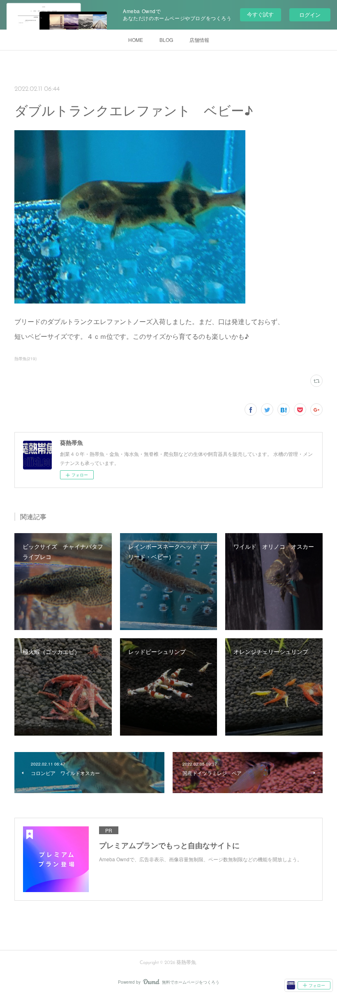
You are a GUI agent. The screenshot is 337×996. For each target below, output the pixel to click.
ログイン (310, 14)
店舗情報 (199, 39)
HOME (135, 39)
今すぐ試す (260, 14)
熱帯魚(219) (25, 358)
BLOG (166, 39)
